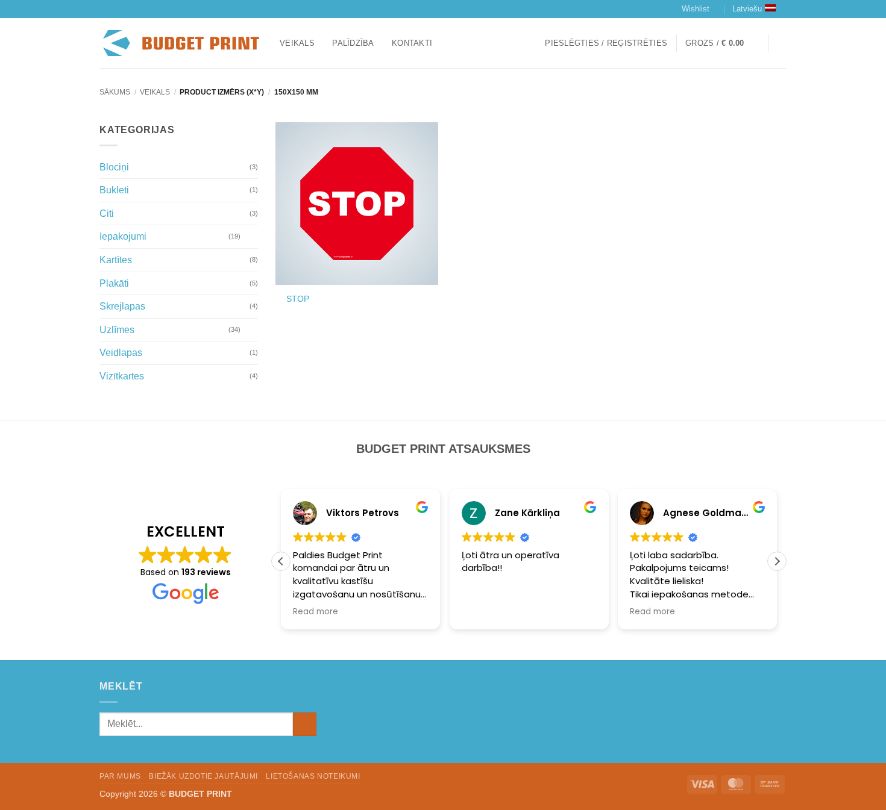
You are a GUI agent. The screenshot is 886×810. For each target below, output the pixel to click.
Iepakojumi (122, 236)
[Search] (782, 43)
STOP (297, 299)
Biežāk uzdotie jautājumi (203, 776)
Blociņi (114, 167)
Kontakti (412, 43)
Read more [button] (315, 611)
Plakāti (114, 283)
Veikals (297, 43)
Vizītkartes (121, 376)
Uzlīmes (116, 330)
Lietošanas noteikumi (313, 776)
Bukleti (114, 190)
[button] (606, 43)
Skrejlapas (122, 306)
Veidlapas (120, 352)
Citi (106, 213)
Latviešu (747, 8)
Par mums (120, 776)
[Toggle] (250, 236)
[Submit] (304, 724)
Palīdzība (353, 43)
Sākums (114, 92)
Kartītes (115, 260)
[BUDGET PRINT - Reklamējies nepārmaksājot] (180, 43)
